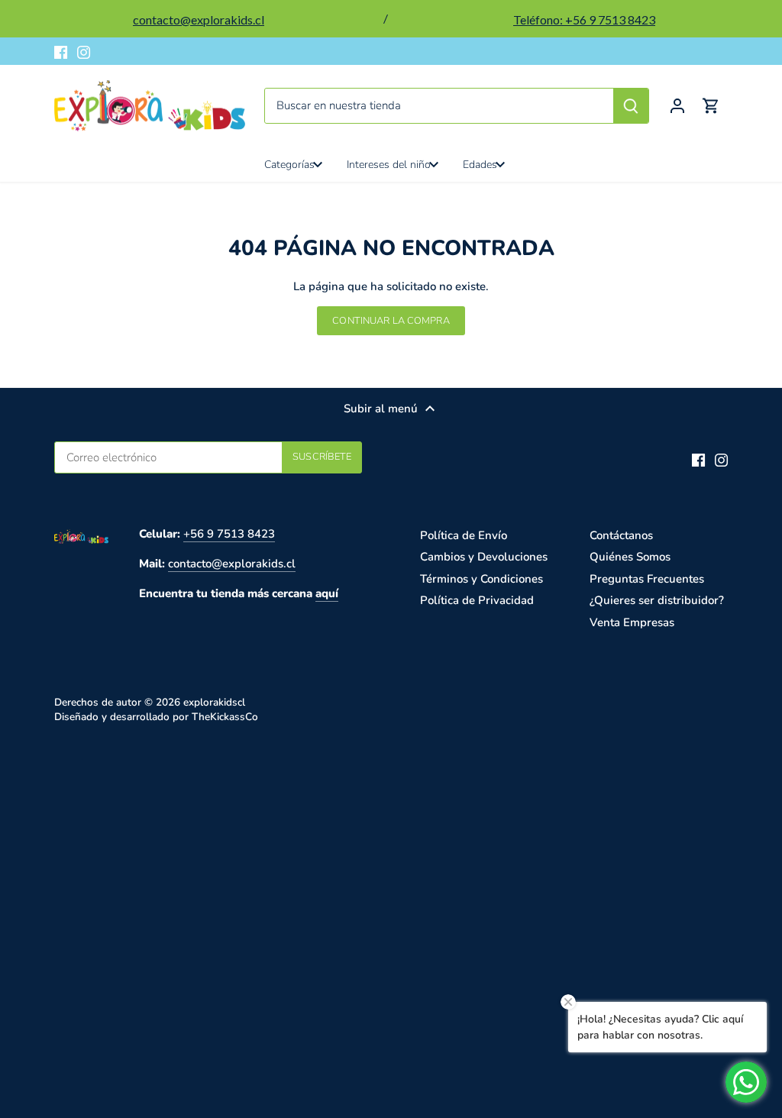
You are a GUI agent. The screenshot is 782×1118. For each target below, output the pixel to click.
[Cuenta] (677, 106)
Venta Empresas (632, 622)
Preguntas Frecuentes (647, 578)
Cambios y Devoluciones (484, 556)
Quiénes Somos (630, 556)
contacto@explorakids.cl (232, 563)
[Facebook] (60, 52)
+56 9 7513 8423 (229, 533)
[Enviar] (630, 106)
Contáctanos (621, 535)
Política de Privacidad (477, 600)
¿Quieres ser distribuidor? (657, 600)
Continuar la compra (390, 321)
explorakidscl (214, 702)
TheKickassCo (225, 716)
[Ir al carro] (711, 106)
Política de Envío (463, 535)
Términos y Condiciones (481, 578)
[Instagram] (83, 52)
